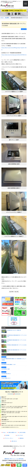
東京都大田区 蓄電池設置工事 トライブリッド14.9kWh (16, 350)
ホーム (2, 17)
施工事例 (7, 17)
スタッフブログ (4, 354)
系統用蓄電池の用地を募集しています (8, 364)
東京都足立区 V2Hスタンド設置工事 (14, 330)
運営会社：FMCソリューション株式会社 (14, 459)
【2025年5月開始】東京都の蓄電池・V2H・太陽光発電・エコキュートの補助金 (13, 359)
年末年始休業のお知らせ (6, 373)
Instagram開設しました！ (6, 378)
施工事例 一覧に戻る (14, 291)
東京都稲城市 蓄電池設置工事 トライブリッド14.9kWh (16, 340)
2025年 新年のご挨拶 (5, 369)
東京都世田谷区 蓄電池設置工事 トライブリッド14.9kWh (16, 335)
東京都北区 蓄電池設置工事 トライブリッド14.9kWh (16, 344)
